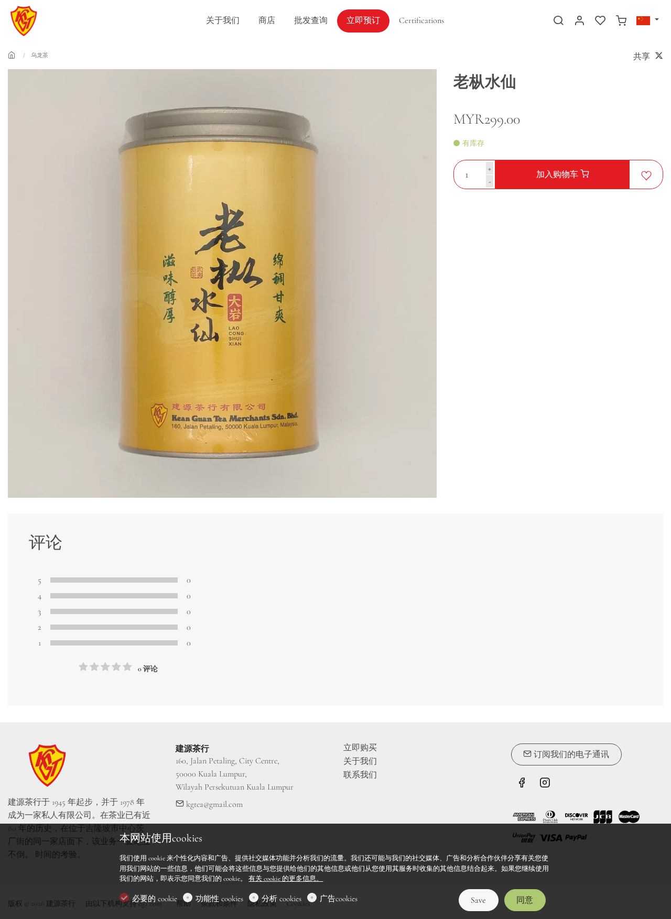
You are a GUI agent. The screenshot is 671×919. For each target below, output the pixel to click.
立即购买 (360, 747)
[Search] (558, 21)
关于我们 (360, 761)
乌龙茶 (39, 55)
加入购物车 (558, 174)
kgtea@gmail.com (213, 804)
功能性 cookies (219, 898)
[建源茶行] (52, 20)
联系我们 (360, 775)
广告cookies (339, 898)
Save (478, 900)
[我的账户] (579, 21)
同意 (524, 900)
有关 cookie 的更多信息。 (285, 878)
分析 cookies (281, 898)
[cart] (621, 21)
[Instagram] (544, 784)
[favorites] (600, 21)
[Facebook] (521, 784)
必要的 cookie (154, 898)
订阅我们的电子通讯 (570, 754)
